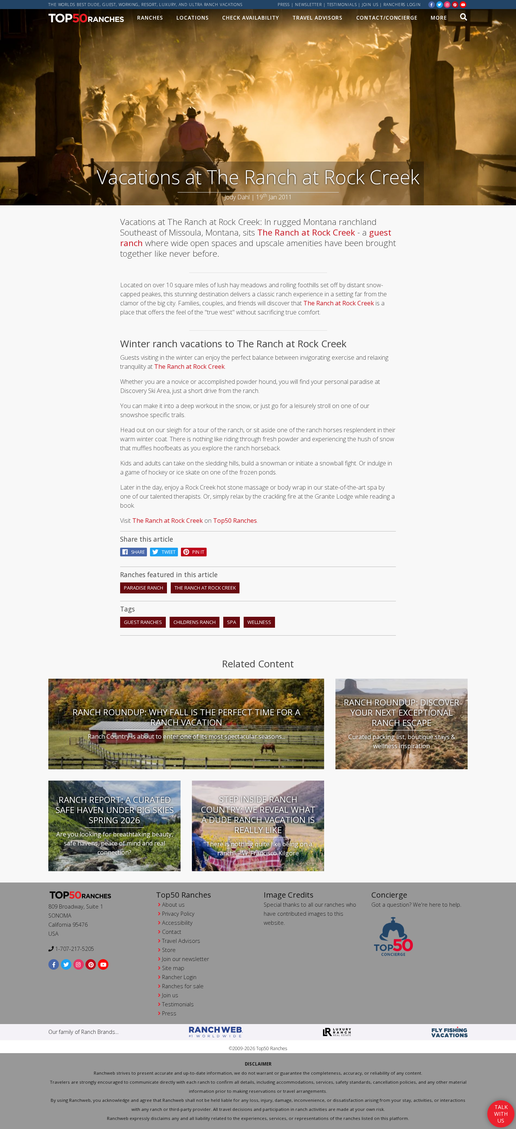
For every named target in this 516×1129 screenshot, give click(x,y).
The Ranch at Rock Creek (306, 232)
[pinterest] (455, 4)
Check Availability (250, 17)
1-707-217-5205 (74, 948)
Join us (370, 4)
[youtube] (463, 4)
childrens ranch (194, 622)
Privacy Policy (178, 913)
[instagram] (447, 4)
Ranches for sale (183, 986)
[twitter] (439, 4)
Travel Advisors (317, 17)
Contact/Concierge (386, 17)
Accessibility (177, 922)
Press (284, 4)
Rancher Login (179, 977)
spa (231, 622)
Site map (173, 968)
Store (169, 949)
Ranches (150, 17)
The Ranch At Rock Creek (205, 587)
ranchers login (402, 4)
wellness (259, 622)
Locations (192, 17)
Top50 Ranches (235, 520)
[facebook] (431, 4)
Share (136, 552)
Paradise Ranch (143, 587)
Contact (171, 931)
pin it (196, 552)
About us (173, 904)
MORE (439, 17)
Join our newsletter (185, 959)
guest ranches (143, 622)
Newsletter (308, 4)
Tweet (167, 552)
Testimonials (342, 4)
